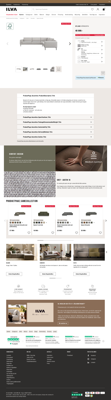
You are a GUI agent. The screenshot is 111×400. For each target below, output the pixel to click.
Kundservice (17, 4)
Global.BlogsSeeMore (14, 274)
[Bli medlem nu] (31, 313)
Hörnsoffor (33, 18)
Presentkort (102, 4)
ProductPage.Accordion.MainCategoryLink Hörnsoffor (30, 141)
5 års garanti (94, 4)
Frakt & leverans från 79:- (82, 4)
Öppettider (8, 4)
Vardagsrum (22, 18)
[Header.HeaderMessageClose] (109, 1)
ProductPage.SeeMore (99, 35)
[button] (103, 73)
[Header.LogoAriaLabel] (11, 9)
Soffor (27, 18)
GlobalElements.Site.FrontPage (12, 18)
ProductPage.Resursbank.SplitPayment (86, 77)
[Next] (69, 43)
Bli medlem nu (63, 323)
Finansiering (25, 4)
